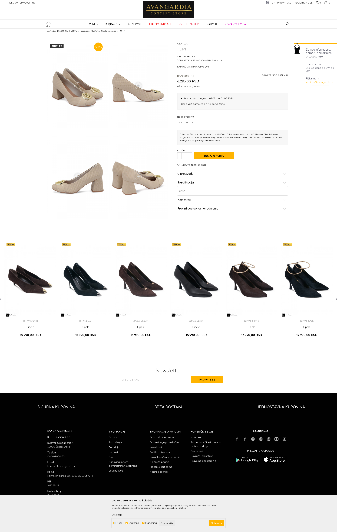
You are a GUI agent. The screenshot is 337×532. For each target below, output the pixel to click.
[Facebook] (237, 439)
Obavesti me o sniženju (275, 75)
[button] (288, 24)
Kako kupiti (156, 447)
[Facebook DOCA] (245, 439)
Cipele (30, 327)
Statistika (134, 523)
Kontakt (113, 452)
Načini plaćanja (159, 471)
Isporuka (196, 437)
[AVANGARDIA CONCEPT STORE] (168, 11)
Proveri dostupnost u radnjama (197, 208)
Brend (181, 191)
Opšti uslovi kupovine (162, 437)
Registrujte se (303, 2)
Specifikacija (185, 182)
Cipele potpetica (108, 31)
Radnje (113, 457)
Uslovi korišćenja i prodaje (165, 457)
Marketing (151, 523)
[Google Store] (247, 459)
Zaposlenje (115, 442)
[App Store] (274, 459)
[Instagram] (253, 439)
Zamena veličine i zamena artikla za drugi (206, 444)
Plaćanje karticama (161, 466)
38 (187, 122)
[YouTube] (276, 439)
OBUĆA (94, 31)
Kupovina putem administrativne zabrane (123, 463)
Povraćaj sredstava (202, 455)
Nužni (120, 523)
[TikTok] (284, 439)
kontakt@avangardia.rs (319, 82)
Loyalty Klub (116, 470)
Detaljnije (116, 514)
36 (180, 122)
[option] (30, 291)
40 (193, 122)
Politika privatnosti (160, 452)
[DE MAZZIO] (11, 315)
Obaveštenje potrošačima (165, 442)
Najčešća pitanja (159, 461)
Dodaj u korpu (214, 155)
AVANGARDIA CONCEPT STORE (62, 31)
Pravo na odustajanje (203, 460)
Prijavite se (207, 379)
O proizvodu (185, 173)
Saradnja (114, 447)
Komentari (184, 200)
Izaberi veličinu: (185, 116)
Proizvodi (84, 31)
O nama (113, 437)
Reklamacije (198, 451)
